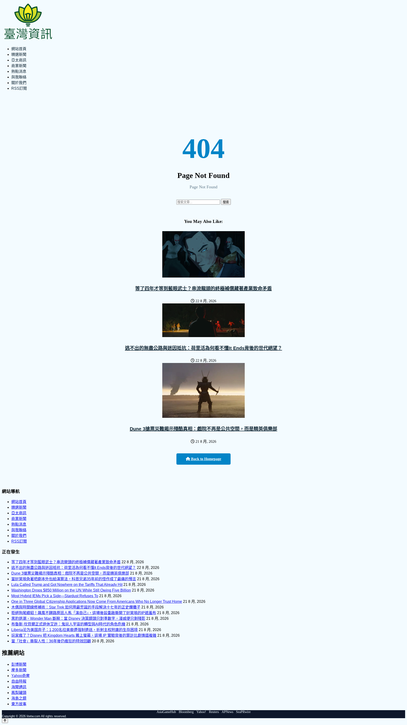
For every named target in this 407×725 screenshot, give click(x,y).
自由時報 (18, 681)
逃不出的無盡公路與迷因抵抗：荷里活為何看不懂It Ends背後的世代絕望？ (203, 348)
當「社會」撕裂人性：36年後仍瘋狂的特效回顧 (51, 641)
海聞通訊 (18, 687)
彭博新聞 (18, 664)
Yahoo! (201, 712)
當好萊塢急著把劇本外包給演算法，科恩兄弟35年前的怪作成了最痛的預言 (73, 579)
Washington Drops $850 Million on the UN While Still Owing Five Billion (71, 590)
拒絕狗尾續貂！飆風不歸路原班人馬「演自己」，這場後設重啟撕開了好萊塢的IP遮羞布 (83, 613)
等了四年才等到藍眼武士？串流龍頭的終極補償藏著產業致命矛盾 (203, 288)
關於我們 (18, 83)
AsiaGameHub (166, 712)
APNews (227, 712)
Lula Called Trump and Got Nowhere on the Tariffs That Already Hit (66, 585)
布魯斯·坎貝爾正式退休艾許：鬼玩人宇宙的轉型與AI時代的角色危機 (68, 624)
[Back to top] (5, 720)
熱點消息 (18, 71)
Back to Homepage (205, 459)
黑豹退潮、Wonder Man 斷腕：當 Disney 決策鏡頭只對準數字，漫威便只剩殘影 (78, 618)
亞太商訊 (18, 60)
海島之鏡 (18, 698)
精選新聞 (18, 54)
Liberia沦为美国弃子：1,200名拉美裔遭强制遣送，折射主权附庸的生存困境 (74, 630)
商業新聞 (18, 66)
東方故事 (18, 704)
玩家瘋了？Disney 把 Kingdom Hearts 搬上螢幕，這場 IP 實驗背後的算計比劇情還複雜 (83, 635)
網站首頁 (18, 49)
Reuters (214, 712)
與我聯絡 (18, 77)
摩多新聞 (18, 670)
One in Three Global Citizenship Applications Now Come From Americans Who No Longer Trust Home (96, 602)
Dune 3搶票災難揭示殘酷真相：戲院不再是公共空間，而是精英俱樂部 (203, 428)
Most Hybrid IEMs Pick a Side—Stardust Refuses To (54, 596)
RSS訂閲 (19, 88)
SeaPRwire (243, 712)
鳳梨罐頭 (18, 693)
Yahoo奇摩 (20, 676)
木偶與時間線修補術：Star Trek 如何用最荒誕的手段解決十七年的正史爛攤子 (75, 607)
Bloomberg (186, 712)
